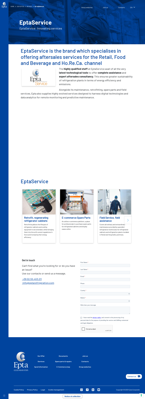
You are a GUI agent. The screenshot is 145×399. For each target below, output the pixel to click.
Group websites (87, 7)
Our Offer (20, 6)
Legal (43, 390)
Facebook (87, 389)
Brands (29, 6)
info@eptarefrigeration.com (38, 282)
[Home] (4, 5)
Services (41, 361)
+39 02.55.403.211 (32, 278)
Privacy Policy (32, 390)
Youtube (98, 389)
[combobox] (135, 7)
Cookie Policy (19, 390)
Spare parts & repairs (63, 361)
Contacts (121, 7)
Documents (63, 356)
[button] (128, 220)
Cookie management (56, 390)
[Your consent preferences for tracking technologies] (141, 395)
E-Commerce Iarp (63, 367)
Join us (105, 7)
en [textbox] (131, 7)
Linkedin (93, 389)
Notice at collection (72, 396)
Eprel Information (41, 367)
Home (12, 6)
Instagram (81, 389)
